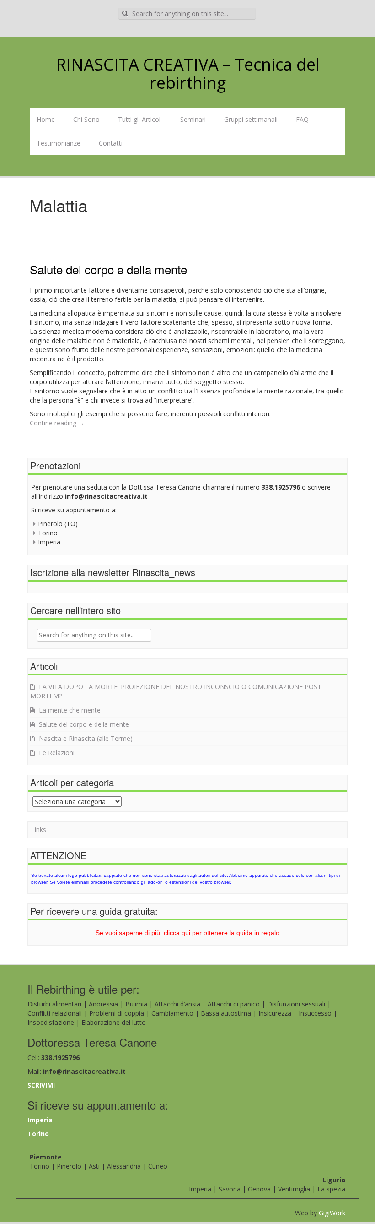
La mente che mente (70, 710)
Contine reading (57, 423)
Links (38, 829)
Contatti (111, 143)
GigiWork (332, 1212)
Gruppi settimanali (251, 119)
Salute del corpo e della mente (108, 269)
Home (46, 119)
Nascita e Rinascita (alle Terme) (86, 738)
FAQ (302, 119)
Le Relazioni (57, 752)
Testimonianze (58, 143)
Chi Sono (86, 119)
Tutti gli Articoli (140, 119)
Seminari (193, 119)
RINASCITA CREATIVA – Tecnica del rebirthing (188, 73)
